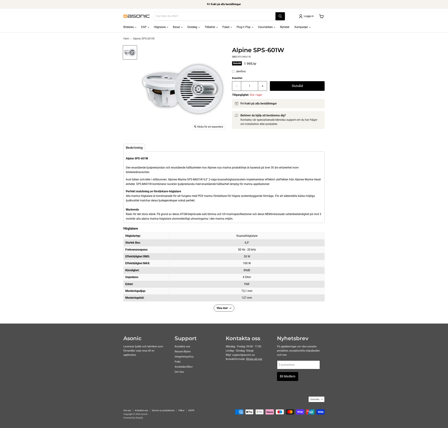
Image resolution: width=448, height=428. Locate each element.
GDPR (191, 410)
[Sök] (280, 16)
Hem (126, 38)
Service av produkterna (163, 410)
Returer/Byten (183, 351)
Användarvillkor (184, 366)
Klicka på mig (254, 359)
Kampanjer (301, 27)
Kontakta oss (182, 346)
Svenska (314, 399)
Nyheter (284, 27)
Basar (177, 27)
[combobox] (214, 16)
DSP (144, 27)
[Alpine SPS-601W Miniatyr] (130, 52)
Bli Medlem (287, 376)
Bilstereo (128, 27)
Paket (226, 27)
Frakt (178, 361)
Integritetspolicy (184, 356)
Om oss (127, 410)
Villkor (181, 410)
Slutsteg (192, 27)
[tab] (134, 148)
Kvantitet (237, 78)
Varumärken (265, 27)
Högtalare (160, 27)
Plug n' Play (244, 27)
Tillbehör (210, 27)
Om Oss (179, 371)
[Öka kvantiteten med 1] (262, 86)
